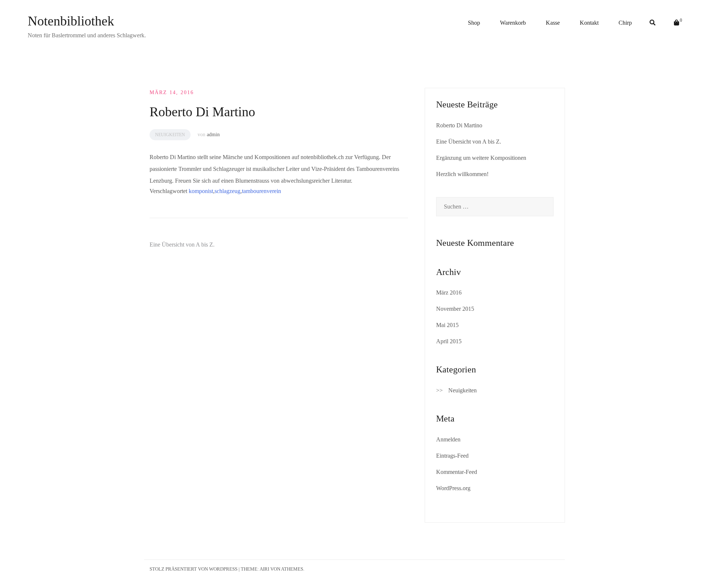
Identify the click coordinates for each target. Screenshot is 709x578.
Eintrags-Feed (452, 456)
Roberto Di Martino (459, 125)
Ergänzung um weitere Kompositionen (481, 158)
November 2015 (455, 309)
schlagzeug (227, 191)
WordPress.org (453, 488)
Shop (474, 23)
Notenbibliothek (71, 21)
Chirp (625, 23)
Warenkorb (513, 23)
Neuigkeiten (170, 134)
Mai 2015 (447, 325)
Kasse (553, 23)
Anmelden (448, 439)
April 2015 (449, 341)
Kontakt (589, 23)
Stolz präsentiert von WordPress (193, 569)
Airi (264, 569)
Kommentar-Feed (456, 472)
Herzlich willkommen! (462, 174)
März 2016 (449, 292)
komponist (201, 191)
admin (213, 134)
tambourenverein (261, 191)
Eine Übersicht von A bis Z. (182, 244)
